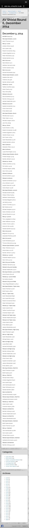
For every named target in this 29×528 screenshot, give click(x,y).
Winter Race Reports (11, 466)
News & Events (12, 11)
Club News (9, 456)
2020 (7, 486)
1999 (7, 519)
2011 (7, 500)
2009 (7, 503)
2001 (7, 516)
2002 (7, 514)
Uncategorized (10, 463)
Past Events (9, 458)
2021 (7, 484)
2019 (7, 487)
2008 (7, 505)
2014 (7, 495)
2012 (7, 498)
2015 (7, 494)
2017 (7, 490)
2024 (7, 481)
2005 (7, 510)
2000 (7, 518)
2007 (7, 506)
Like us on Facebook (2, 526)
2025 (7, 479)
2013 (7, 497)
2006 (7, 508)
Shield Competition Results (13, 459)
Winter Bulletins (10, 464)
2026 (7, 478)
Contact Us (25, 526)
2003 (7, 513)
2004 (7, 511)
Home (4, 11)
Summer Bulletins (10, 461)
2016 (7, 492)
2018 (7, 489)
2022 (7, 482)
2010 (7, 502)
